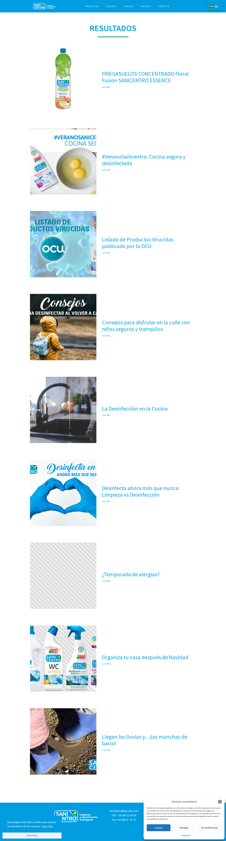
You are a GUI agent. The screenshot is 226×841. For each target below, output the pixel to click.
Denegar (184, 827)
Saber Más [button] (47, 826)
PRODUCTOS (92, 6)
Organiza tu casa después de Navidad (145, 657)
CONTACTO (164, 6)
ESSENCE (111, 6)
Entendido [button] (32, 835)
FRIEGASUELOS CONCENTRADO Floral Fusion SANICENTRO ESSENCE (145, 77)
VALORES (146, 6)
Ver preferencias (209, 827)
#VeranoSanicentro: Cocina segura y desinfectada (144, 160)
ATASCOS (128, 6)
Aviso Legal (185, 835)
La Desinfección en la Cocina (135, 408)
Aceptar (159, 827)
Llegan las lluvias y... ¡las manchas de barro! (144, 740)
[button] (219, 801)
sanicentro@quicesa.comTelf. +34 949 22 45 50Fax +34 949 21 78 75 (123, 815)
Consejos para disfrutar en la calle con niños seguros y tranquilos (146, 325)
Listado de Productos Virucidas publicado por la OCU (137, 242)
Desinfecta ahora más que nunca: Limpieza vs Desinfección (140, 491)
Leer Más (106, 87)
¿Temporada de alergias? (131, 574)
